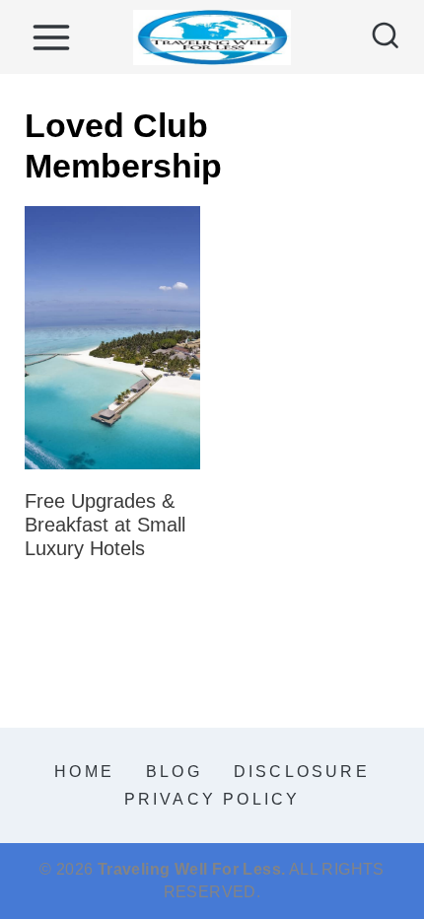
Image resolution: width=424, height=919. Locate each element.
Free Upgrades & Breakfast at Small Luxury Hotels (105, 524)
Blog (174, 771)
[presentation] (112, 337)
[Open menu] (51, 37)
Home (84, 771)
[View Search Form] (385, 37)
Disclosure (302, 771)
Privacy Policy (212, 799)
